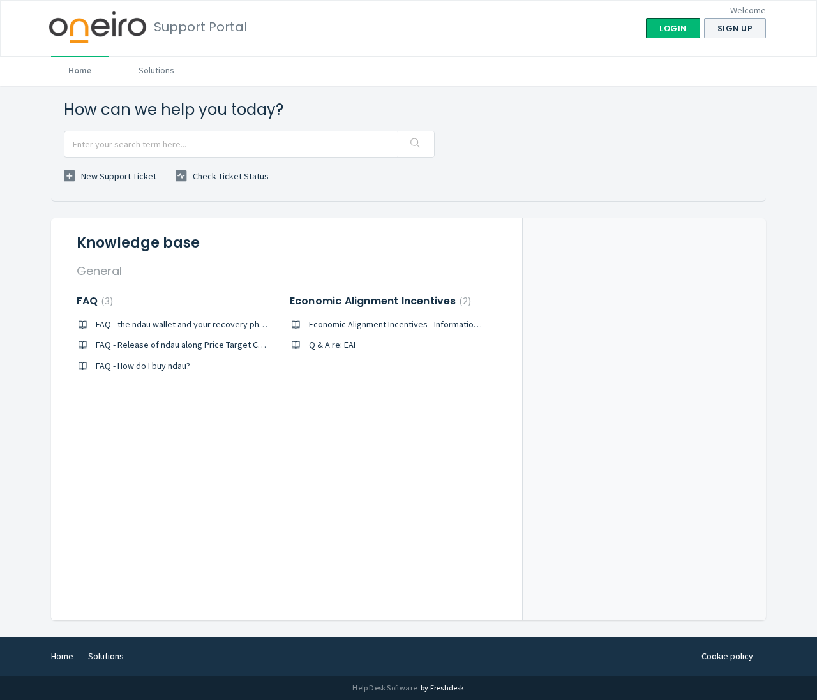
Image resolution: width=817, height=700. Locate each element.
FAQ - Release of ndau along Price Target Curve (185, 344)
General (99, 271)
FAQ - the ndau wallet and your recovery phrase (186, 324)
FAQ (93, 301)
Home (79, 70)
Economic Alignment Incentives (379, 301)
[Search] (415, 144)
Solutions (156, 70)
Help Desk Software (385, 687)
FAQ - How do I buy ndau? (143, 365)
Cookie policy (727, 656)
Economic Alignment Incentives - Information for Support (417, 324)
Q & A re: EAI (332, 344)
